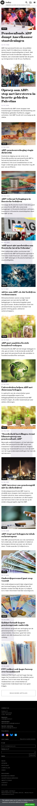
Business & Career (8, 775)
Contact (4, 782)
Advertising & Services (9, 778)
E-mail (3, 743)
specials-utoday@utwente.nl (9, 727)
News (3, 761)
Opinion (4, 763)
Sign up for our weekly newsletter (28, 739)
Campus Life (5, 767)
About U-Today (6, 780)
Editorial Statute (18, 792)
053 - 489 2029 (7, 714)
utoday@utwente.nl (6, 719)
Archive (4, 785)
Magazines (5, 773)
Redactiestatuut (6, 792)
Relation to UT (5, 749)
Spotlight (5, 765)
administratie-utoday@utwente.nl (10, 723)
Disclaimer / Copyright (8, 791)
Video (3, 770)
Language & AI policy (7, 794)
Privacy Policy (29, 792)
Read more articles (18, 693)
